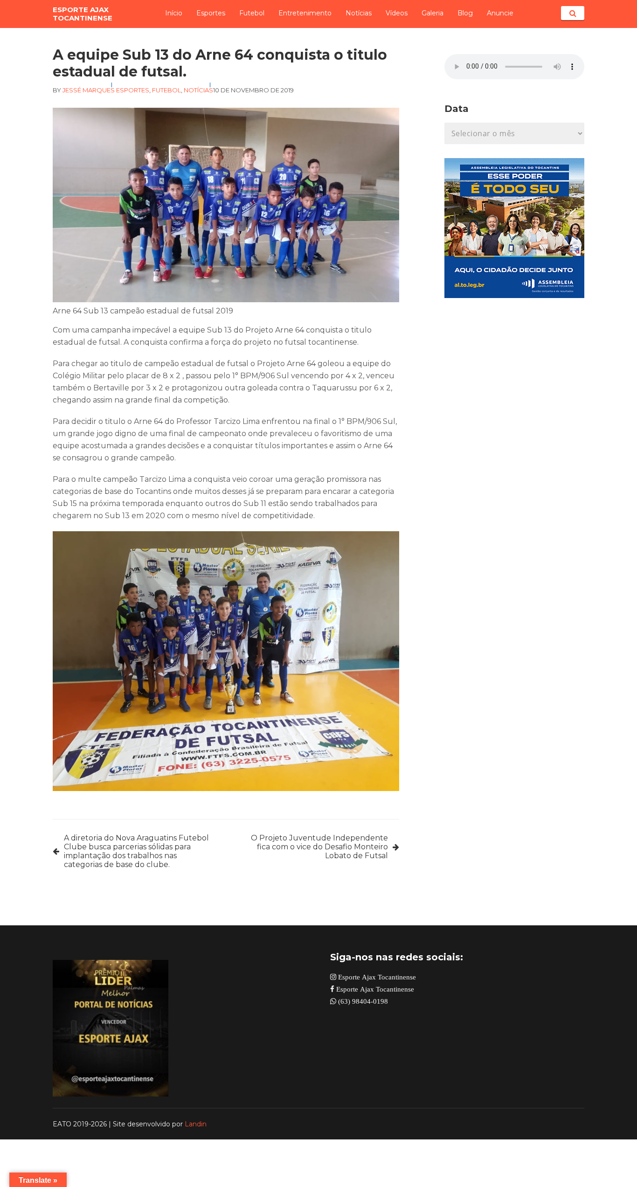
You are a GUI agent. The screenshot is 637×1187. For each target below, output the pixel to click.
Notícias (359, 13)
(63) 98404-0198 (362, 1001)
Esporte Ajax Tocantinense (376, 976)
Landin (196, 1124)
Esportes (210, 13)
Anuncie (500, 13)
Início (173, 13)
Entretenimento (305, 13)
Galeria (432, 13)
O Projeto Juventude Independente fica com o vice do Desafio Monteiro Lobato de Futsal (319, 846)
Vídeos (397, 13)
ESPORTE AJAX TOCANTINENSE (82, 13)
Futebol (251, 13)
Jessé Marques (88, 90)
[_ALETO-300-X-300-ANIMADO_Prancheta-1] (514, 295)
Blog (465, 13)
